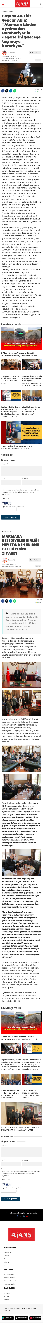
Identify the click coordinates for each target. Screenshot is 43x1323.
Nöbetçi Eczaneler (10, 1281)
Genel (38, 60)
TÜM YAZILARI (35, 52)
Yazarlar (7, 1293)
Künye (6, 1296)
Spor (5, 1265)
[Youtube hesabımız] (27, 1216)
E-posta (25, 479)
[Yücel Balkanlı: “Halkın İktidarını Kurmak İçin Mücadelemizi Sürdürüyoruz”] (32, 397)
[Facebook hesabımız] (17, 1216)
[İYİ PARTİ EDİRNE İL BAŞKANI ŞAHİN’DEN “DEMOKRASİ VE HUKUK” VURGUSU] (21, 432)
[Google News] (38, 92)
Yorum (5, 464)
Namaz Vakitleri (9, 1278)
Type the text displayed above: (13, 507)
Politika (6, 1256)
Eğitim (6, 1262)
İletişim (6, 1300)
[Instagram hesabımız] (24, 1216)
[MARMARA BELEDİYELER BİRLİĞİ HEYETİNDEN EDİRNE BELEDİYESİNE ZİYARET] (11, 366)
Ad (3, 479)
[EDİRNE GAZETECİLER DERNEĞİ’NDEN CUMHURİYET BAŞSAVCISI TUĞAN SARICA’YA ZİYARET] (21, 1113)
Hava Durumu (9, 1274)
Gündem (7, 1252)
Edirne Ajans (12, 52)
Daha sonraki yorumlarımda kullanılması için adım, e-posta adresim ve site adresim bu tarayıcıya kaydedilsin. (21, 492)
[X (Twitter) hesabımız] (20, 1216)
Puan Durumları (9, 1284)
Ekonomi (7, 1259)
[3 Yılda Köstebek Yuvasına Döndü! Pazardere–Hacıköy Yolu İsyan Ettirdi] (21, 338)
